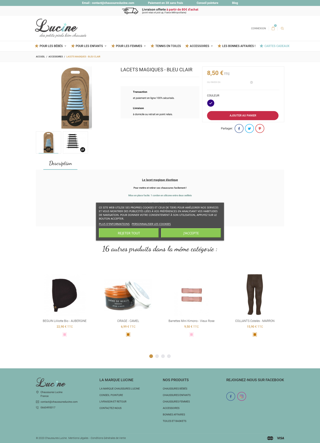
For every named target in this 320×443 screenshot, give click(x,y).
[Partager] (239, 128)
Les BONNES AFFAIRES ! (238, 46)
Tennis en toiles (168, 46)
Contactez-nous (110, 408)
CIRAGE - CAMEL (128, 321)
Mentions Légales (78, 438)
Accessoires (171, 408)
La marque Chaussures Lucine (119, 388)
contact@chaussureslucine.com (113, 3)
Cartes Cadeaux (276, 46)
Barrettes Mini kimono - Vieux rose (191, 321)
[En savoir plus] (74, 267)
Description (60, 163)
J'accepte (191, 233)
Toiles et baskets (174, 420)
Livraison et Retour (112, 401)
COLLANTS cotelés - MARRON (254, 321)
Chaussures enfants (177, 395)
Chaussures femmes (176, 401)
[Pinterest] (259, 128)
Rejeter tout (129, 233)
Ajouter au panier (243, 115)
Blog (235, 3)
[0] (273, 28)
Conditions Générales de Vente (108, 438)
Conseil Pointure (111, 395)
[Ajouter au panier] (55, 267)
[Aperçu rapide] (65, 267)
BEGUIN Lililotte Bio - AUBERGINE (64, 321)
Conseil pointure (207, 3)
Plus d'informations (114, 223)
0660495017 (48, 407)
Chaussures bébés (175, 388)
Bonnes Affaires (174, 414)
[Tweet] (249, 128)
